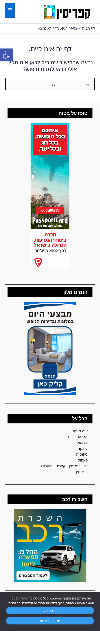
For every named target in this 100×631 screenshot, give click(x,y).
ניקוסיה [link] (82, 454)
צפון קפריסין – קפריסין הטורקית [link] (63, 466)
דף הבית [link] (88, 28)
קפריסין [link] (82, 472)
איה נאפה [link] (80, 431)
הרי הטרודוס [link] (78, 437)
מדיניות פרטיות (50, 621)
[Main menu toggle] (10, 10)
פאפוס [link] (83, 460)
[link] (6, 55)
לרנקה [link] (83, 448)
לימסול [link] (82, 443)
